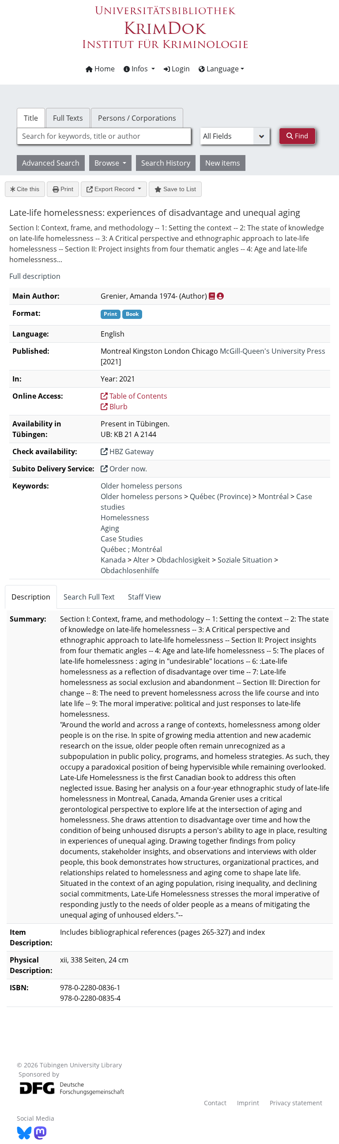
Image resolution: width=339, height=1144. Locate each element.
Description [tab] (30, 597)
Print (66, 189)
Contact (215, 1103)
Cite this (27, 189)
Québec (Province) (220, 496)
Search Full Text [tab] (89, 597)
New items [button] (222, 163)
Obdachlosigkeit (183, 560)
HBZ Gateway (131, 451)
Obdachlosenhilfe (130, 570)
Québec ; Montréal (131, 549)
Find (300, 135)
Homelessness (125, 517)
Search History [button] (165, 163)
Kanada (113, 560)
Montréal (273, 496)
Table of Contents (137, 396)
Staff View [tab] (144, 597)
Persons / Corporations (137, 118)
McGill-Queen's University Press (272, 351)
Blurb (118, 406)
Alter (141, 560)
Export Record (114, 189)
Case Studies (122, 539)
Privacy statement (296, 1103)
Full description (34, 276)
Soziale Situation (245, 560)
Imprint (248, 1103)
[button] (139, 68)
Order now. (127, 469)
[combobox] (104, 136)
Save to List (179, 189)
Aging (110, 528)
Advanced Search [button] (50, 163)
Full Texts (68, 118)
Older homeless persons (141, 486)
